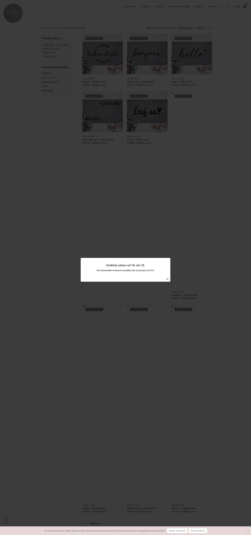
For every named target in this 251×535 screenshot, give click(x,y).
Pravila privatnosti (198, 531)
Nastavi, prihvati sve (177, 531)
